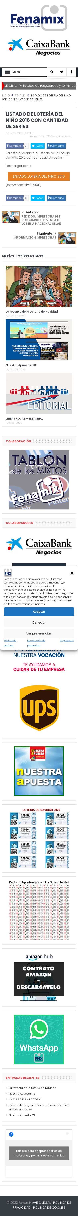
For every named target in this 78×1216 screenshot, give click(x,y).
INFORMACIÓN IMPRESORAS (35, 237)
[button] (72, 573)
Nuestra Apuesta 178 (21, 365)
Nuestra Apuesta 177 (22, 1115)
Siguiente (44, 233)
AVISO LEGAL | (42, 1202)
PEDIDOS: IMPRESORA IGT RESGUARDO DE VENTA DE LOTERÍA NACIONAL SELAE (41, 220)
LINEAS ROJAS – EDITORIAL (24, 419)
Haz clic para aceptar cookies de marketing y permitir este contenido (39, 1153)
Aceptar (39, 611)
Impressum (67, 640)
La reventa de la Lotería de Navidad (32, 312)
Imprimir (39, 136)
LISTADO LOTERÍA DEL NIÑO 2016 (39, 176)
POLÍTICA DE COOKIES (49, 1207)
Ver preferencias (39, 633)
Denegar (39, 622)
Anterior (32, 212)
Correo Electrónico (61, 136)
